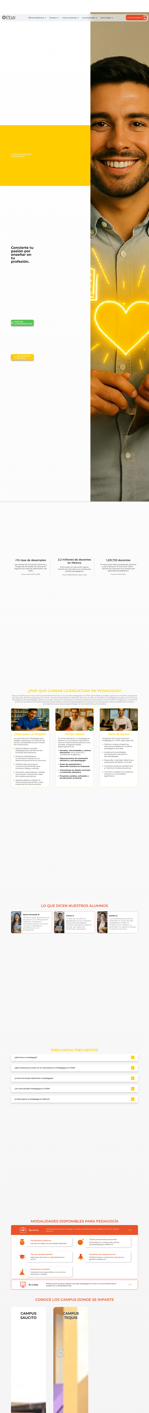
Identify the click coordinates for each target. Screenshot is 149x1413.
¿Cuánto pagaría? (134, 18)
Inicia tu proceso (69, 18)
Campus (53, 18)
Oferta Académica (36, 18)
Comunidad (105, 18)
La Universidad (88, 18)
